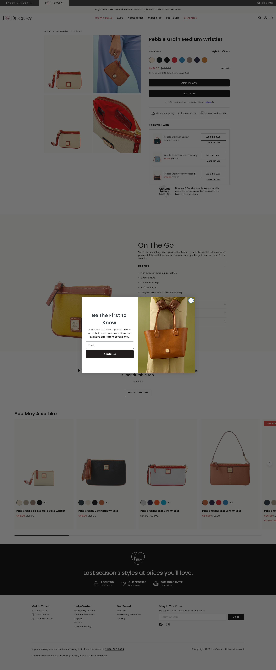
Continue (109, 354)
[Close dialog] (190, 300)
